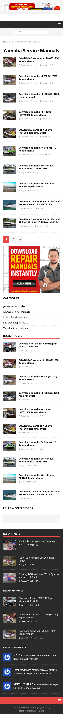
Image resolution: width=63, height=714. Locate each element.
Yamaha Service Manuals (16, 328)
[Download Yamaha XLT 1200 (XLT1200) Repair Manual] (9, 413)
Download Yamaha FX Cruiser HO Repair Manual (37, 149)
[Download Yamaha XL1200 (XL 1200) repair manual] (9, 396)
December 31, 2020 (29, 65)
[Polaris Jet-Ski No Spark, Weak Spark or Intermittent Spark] (9, 578)
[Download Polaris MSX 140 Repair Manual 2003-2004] (9, 347)
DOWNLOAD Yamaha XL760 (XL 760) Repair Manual (39, 60)
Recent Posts (11, 533)
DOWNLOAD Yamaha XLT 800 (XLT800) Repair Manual (35, 131)
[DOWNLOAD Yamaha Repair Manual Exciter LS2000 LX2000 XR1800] (9, 495)
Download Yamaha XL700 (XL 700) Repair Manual (38, 78)
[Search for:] (31, 31)
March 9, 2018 (27, 226)
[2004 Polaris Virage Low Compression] (9, 545)
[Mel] (7, 659)
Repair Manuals (13, 590)
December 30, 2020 (29, 101)
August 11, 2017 (27, 564)
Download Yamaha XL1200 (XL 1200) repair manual (39, 95)
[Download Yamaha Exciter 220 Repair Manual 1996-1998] (9, 462)
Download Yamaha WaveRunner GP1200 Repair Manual (37, 185)
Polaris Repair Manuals (15, 317)
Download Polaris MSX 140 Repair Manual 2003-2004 (38, 345)
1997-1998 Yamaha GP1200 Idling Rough (36, 559)
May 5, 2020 (26, 172)
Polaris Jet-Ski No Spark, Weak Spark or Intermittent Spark (39, 576)
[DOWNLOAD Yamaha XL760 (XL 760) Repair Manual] (9, 363)
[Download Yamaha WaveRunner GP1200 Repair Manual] (9, 478)
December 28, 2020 (29, 118)
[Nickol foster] (7, 688)
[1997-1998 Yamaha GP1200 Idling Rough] (9, 561)
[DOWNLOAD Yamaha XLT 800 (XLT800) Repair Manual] (9, 429)
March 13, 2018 (27, 208)
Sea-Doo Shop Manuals (15, 322)
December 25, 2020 (29, 154)
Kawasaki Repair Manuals (16, 311)
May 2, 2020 (26, 190)
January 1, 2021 (27, 350)
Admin (44, 65)
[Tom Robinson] (7, 674)
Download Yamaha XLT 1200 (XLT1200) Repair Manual (35, 113)
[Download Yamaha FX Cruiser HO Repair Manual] (9, 446)
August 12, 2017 (27, 545)
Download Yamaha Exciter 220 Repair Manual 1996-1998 (36, 167)
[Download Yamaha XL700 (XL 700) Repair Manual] (9, 380)
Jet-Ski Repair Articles (14, 306)
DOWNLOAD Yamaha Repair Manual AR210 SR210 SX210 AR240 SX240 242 (39, 221)
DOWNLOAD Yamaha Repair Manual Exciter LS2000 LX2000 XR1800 (39, 203)
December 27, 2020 (29, 136)
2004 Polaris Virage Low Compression (38, 541)
